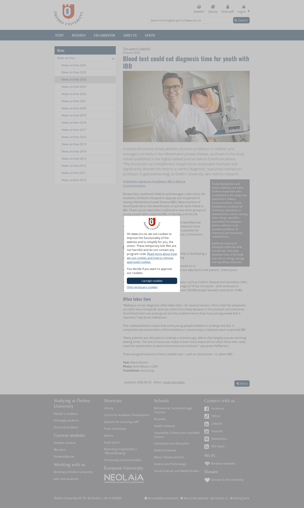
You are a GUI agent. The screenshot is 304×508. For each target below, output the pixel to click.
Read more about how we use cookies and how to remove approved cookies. (152, 258)
